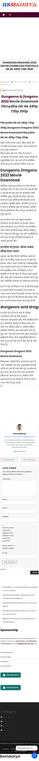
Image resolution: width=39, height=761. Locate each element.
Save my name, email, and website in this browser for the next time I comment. (8, 534)
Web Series (7, 666)
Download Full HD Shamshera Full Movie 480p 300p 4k (10, 460)
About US (5, 749)
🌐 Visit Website (19, 451)
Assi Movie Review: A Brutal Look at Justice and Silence (19, 604)
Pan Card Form (12, 675)
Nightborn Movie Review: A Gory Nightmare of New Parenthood (19, 620)
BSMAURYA (6, 82)
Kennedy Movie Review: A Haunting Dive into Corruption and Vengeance (19, 596)
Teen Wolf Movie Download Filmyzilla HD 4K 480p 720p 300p (31, 460)
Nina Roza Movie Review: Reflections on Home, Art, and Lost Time (19, 612)
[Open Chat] (34, 755)
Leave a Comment (20, 82)
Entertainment (5, 85)
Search (3, 569)
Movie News (7, 657)
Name (5, 499)
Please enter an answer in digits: (8, 547)
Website (5, 516)
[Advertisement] (19, 38)
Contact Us (14, 749)
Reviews (5, 661)
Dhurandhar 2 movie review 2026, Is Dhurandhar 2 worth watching (20, 589)
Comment (6, 479)
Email (4, 508)
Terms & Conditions (20, 751)
